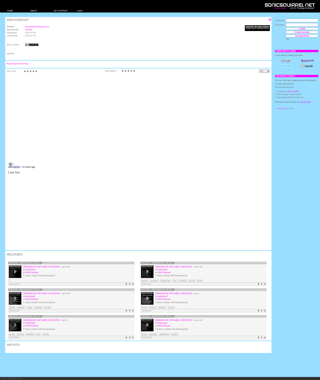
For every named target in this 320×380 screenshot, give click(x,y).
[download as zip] (129, 284)
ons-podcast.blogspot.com (37, 27)
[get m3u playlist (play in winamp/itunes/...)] (132, 284)
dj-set (12, 307)
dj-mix (192, 281)
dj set (200, 281)
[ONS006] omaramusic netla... (25, 263)
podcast (154, 281)
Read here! (306, 102)
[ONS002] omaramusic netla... (25, 316)
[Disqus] (136, 117)
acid (38, 334)
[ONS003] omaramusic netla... (157, 289)
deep (29, 307)
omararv (29, 30)
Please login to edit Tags (17, 64)
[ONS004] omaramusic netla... (25, 289)
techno (145, 281)
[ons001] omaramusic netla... (157, 316)
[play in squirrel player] (15, 271)
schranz (182, 281)
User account (293, 91)
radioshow (165, 281)
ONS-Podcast (32, 272)
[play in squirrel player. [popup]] (264, 71)
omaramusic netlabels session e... (42, 267)
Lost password (302, 36)
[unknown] (30, 269)
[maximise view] (270, 19)
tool (174, 281)
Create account (302, 32)
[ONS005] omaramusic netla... (157, 263)
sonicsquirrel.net (281, 108)
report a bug (280, 8)
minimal (20, 307)
